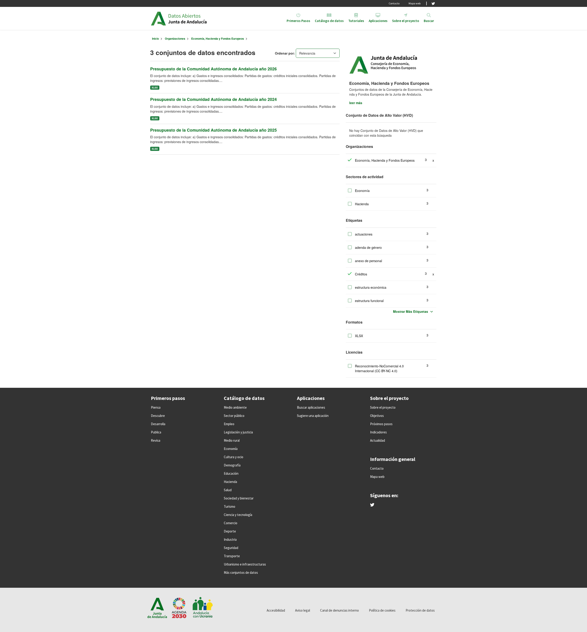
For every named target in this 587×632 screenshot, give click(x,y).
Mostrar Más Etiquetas (410, 311)
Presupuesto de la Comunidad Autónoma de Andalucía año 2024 (213, 99)
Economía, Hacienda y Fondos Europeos (217, 38)
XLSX (155, 87)
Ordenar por (284, 53)
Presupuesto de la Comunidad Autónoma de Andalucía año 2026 (213, 69)
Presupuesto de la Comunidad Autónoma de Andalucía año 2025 (213, 130)
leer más (355, 102)
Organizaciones (175, 38)
